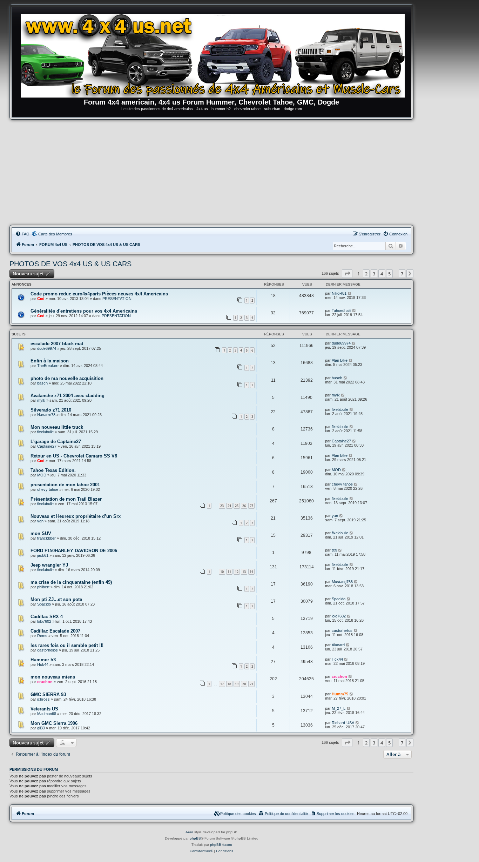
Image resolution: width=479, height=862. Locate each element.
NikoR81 (339, 293)
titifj (334, 550)
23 (222, 505)
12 (236, 571)
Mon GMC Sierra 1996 (54, 723)
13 (244, 571)
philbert (43, 587)
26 (244, 505)
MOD (41, 475)
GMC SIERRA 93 (48, 694)
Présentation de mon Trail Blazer (66, 499)
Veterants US (44, 708)
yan (40, 521)
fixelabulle (340, 409)
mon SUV (41, 533)
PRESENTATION (116, 298)
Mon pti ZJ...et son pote (56, 599)
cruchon (45, 682)
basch (42, 383)
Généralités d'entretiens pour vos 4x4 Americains (84, 311)
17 (222, 684)
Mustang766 (342, 582)
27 (251, 505)
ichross (43, 699)
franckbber (46, 538)
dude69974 (46, 348)
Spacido (44, 604)
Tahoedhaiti (341, 310)
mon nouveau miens (53, 677)
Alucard (338, 645)
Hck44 (42, 664)
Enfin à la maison (50, 360)
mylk (41, 400)
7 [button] (402, 273)
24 (229, 505)
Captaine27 (46, 446)
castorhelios (342, 630)
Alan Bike (340, 360)
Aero (189, 832)
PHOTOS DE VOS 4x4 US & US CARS (70, 264)
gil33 (41, 728)
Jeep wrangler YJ (49, 565)
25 (236, 505)
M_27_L (338, 708)
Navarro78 (46, 415)
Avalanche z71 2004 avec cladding (67, 395)
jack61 (42, 555)
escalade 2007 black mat (57, 343)
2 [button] (366, 273)
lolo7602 (44, 621)
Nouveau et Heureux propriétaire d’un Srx (76, 516)
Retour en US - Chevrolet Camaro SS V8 (74, 456)
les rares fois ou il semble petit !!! (67, 645)
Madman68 (46, 713)
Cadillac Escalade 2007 (55, 631)
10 (222, 571)
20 (244, 684)
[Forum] (214, 54)
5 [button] (389, 273)
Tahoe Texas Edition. (53, 470)
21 (251, 684)
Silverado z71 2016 (51, 410)
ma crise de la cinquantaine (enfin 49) (71, 582)
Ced (41, 298)
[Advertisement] (211, 172)
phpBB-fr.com (221, 845)
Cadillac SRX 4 (47, 616)
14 (251, 571)
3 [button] (374, 273)
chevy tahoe (47, 489)
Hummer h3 (43, 659)
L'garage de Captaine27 (56, 441)
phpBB (195, 838)
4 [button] (381, 273)
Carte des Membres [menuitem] (55, 234)
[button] (347, 273)
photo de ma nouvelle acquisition (67, 378)
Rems (42, 636)
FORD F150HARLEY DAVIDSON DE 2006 (74, 550)
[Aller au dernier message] (350, 293)
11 (229, 571)
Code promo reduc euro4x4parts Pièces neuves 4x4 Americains (99, 293)
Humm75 (340, 694)
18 (229, 684)
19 (236, 684)
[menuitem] (22, 234)
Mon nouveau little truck (57, 427)
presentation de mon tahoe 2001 (65, 484)
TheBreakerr (48, 365)
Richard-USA (343, 723)
